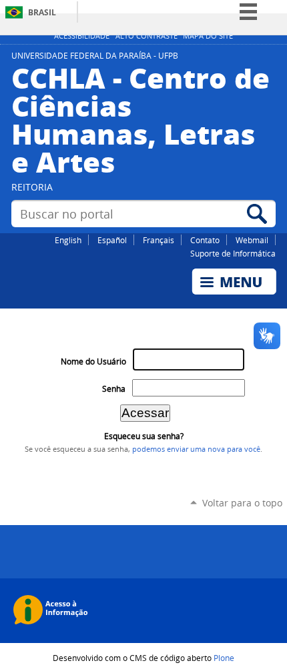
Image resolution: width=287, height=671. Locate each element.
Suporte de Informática (233, 253)
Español (112, 240)
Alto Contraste (146, 36)
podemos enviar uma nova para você (196, 449)
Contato (205, 240)
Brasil (42, 12)
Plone (224, 657)
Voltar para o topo (242, 502)
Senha (113, 388)
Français (158, 240)
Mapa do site (208, 36)
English (68, 240)
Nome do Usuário (93, 361)
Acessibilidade (81, 36)
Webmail (252, 240)
